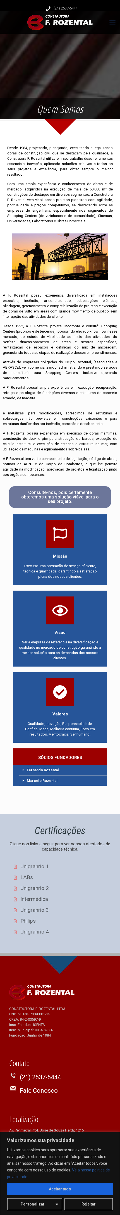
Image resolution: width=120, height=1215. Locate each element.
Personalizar (33, 1204)
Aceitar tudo (60, 1189)
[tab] (63, 770)
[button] (60, 497)
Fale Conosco (39, 1090)
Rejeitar (88, 1204)
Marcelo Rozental (42, 781)
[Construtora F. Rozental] (60, 22)
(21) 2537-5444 (66, 8)
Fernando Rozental (43, 770)
